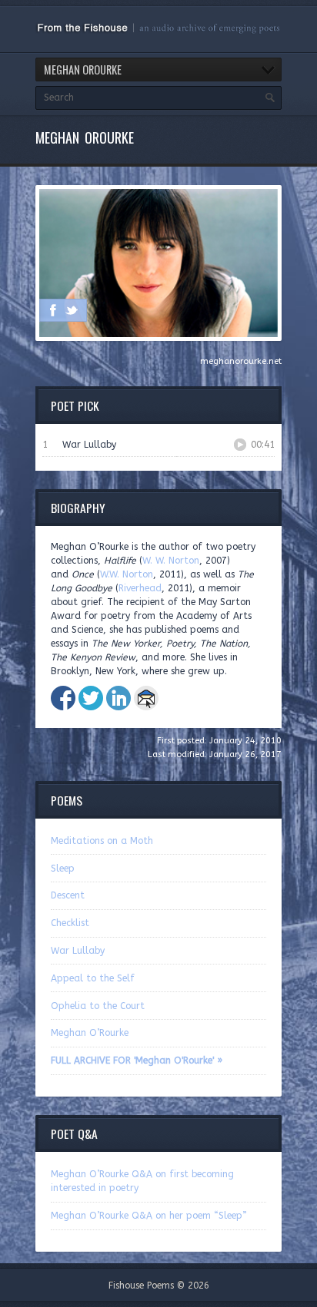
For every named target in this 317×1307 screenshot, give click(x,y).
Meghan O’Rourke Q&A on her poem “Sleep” (149, 1215)
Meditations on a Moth (102, 840)
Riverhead (140, 588)
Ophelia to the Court (98, 1006)
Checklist (70, 923)
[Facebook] (53, 310)
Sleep (63, 868)
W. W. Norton (170, 560)
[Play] (240, 444)
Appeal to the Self (93, 978)
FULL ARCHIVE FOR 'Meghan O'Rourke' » (136, 1060)
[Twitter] (71, 310)
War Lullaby (78, 950)
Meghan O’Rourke (89, 1032)
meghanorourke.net (241, 361)
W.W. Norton (126, 574)
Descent (68, 895)
